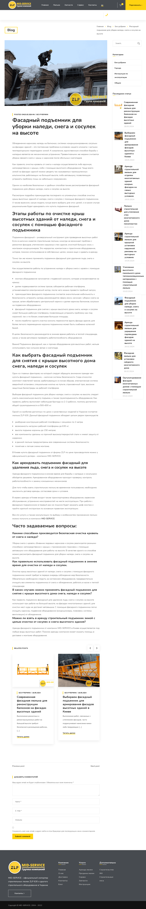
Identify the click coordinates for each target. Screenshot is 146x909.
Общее (118, 83)
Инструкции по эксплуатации (121, 75)
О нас (61, 873)
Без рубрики (120, 26)
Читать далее (23, 736)
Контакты (63, 880)
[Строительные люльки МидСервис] (19, 5)
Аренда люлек (86, 869)
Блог (60, 884)
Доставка (63, 877)
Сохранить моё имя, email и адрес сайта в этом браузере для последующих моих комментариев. (53, 831)
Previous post (18, 766)
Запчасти (83, 880)
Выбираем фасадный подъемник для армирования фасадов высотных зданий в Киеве (78, 704)
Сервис (82, 877)
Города (118, 68)
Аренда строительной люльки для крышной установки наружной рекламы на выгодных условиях (132, 245)
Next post (95, 766)
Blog (109, 26)
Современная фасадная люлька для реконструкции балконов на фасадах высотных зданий (32, 704)
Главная (100, 26)
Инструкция (84, 884)
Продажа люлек (86, 873)
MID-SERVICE (48, 518)
